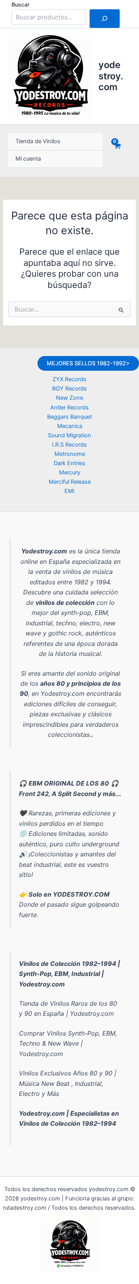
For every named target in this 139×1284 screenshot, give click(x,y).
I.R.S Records (69, 444)
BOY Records (69, 388)
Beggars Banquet (69, 416)
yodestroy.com (110, 75)
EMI (69, 491)
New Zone (69, 397)
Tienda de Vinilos (37, 141)
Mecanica (69, 426)
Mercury (69, 472)
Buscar (20, 4)
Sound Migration (69, 435)
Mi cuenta (28, 158)
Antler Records (69, 407)
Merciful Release (70, 481)
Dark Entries (69, 463)
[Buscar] (105, 18)
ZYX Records (69, 379)
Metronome (69, 453)
